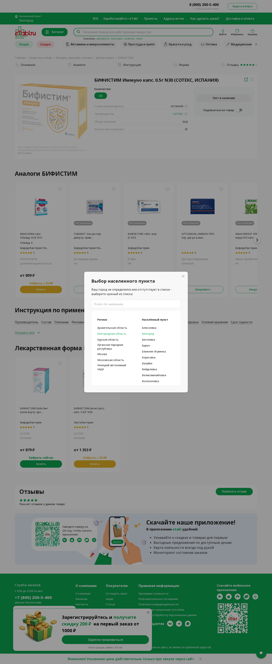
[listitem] (113, 328)
